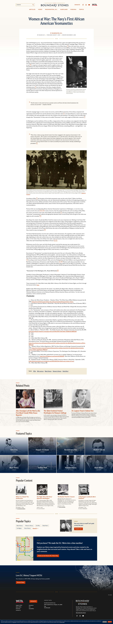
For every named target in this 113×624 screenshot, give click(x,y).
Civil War (38, 525)
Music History (14, 467)
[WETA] (94, 5)
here (38, 285)
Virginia (73, 9)
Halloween (14, 449)
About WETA (18, 607)
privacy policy (62, 622)
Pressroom (18, 608)
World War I (65, 371)
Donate (77, 4)
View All (35, 528)
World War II (45, 525)
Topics (81, 9)
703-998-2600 (47, 607)
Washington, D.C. (51, 9)
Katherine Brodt (21, 508)
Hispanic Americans (42, 449)
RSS (29, 607)
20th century (40, 371)
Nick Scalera (62, 507)
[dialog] (56, 622)
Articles (32, 9)
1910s (34, 371)
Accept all (109, 621)
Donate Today (20, 582)
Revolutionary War (70, 449)
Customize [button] (105, 621)
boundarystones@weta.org (49, 602)
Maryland (64, 9)
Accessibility (31, 608)
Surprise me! (78, 528)
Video (40, 9)
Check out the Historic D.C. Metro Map (48, 555)
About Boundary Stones (81, 612)
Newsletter (31, 605)
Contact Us (18, 610)
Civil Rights (19, 528)
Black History (48, 371)
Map (45, 606)
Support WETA (19, 605)
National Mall (42, 467)
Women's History (57, 371)
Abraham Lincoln (99, 449)
